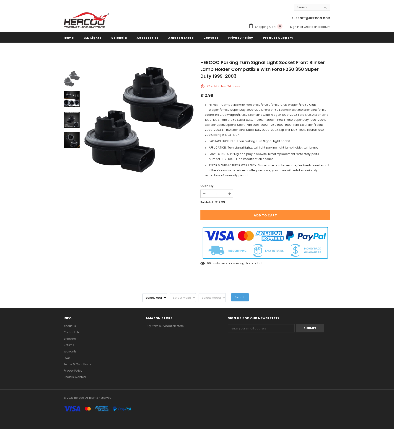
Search (240, 297)
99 (209, 263)
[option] (139, 120)
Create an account (317, 27)
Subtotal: (207, 202)
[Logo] (86, 20)
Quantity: (207, 186)
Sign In (295, 27)
